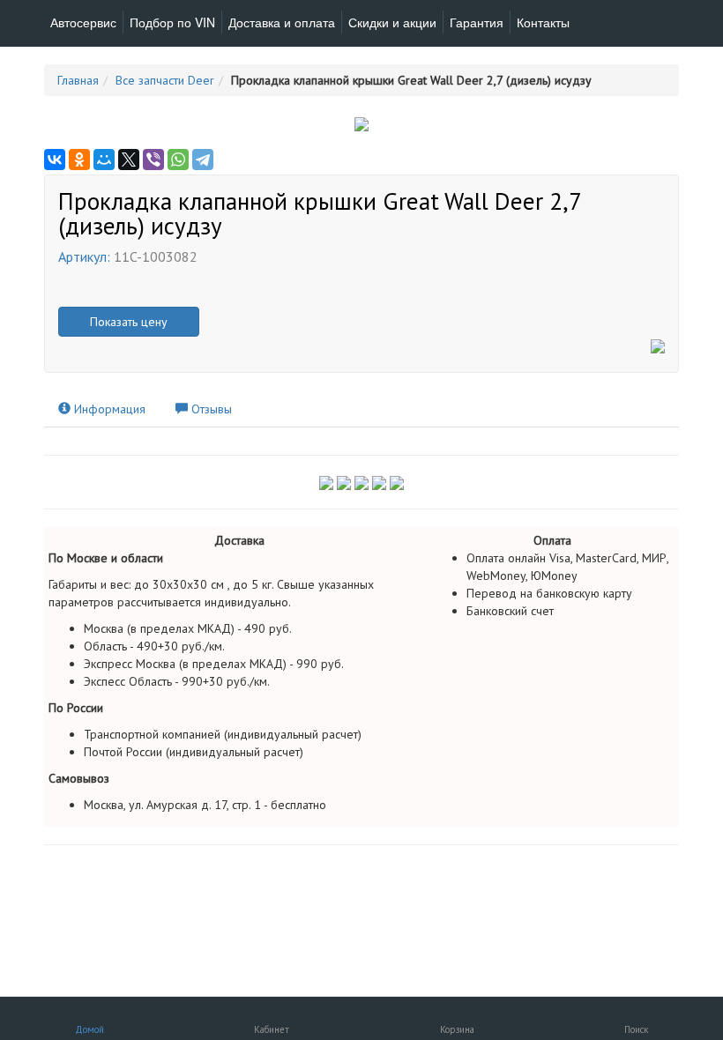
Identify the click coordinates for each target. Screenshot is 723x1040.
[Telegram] (202, 159)
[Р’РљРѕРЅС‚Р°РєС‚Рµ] (54, 159)
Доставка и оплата (281, 22)
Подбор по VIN (172, 22)
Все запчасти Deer (165, 80)
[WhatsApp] (178, 159)
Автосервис (83, 22)
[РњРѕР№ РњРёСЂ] (104, 159)
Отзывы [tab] (210, 409)
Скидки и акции (392, 22)
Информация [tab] (108, 409)
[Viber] (153, 159)
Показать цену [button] (129, 322)
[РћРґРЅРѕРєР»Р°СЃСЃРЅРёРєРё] (79, 159)
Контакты (543, 22)
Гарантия (476, 22)
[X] (128, 159)
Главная (78, 80)
